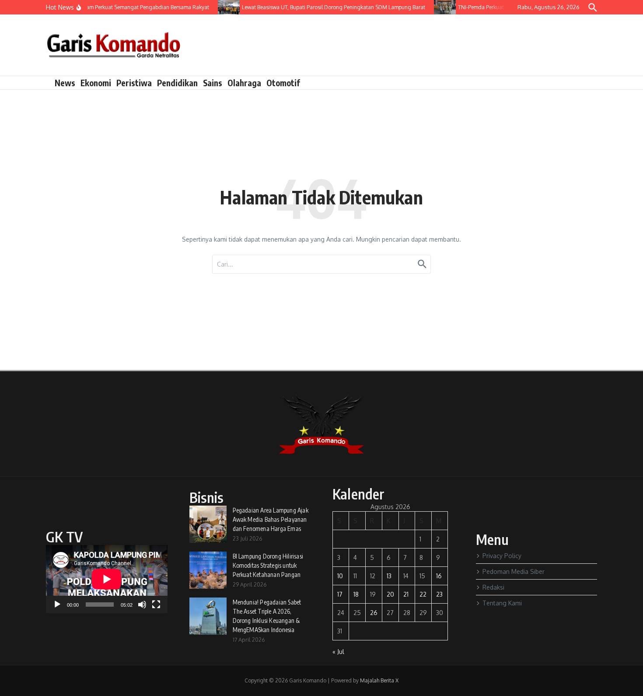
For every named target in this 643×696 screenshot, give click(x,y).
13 (389, 576)
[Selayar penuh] (156, 604)
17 (339, 594)
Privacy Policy (501, 555)
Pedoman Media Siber (513, 571)
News (65, 82)
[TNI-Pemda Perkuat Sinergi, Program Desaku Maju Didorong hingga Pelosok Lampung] (440, 7)
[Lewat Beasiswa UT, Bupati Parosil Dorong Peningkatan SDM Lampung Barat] (223, 7)
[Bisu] (142, 604)
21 (406, 594)
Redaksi (493, 587)
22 (422, 594)
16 (439, 576)
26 (373, 612)
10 (340, 576)
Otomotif (283, 82)
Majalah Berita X (379, 680)
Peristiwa (134, 82)
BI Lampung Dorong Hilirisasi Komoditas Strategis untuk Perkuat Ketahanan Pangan (268, 565)
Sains (212, 82)
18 (356, 594)
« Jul (338, 651)
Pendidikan (177, 82)
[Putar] (57, 604)
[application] (107, 579)
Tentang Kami (502, 603)
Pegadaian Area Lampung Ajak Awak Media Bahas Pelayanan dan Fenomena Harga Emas (270, 519)
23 (439, 594)
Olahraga (244, 82)
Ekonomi (95, 82)
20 (390, 594)
